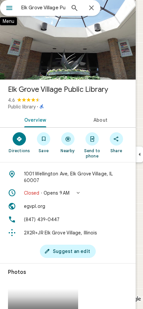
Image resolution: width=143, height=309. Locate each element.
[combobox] (43, 8)
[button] (68, 193)
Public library (22, 107)
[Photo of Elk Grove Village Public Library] (68, 40)
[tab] (34, 119)
